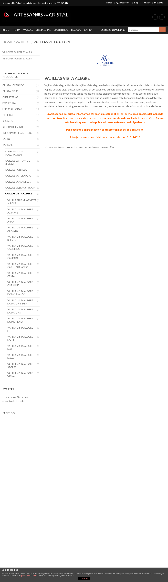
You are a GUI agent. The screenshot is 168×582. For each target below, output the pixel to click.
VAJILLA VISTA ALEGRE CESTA (20, 275)
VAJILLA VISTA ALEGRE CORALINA (20, 284)
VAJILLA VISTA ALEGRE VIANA (20, 375)
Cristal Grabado (13, 85)
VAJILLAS (23, 42)
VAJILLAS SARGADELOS (18, 181)
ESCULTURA (9, 103)
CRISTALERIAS (10, 91)
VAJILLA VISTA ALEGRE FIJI (20, 329)
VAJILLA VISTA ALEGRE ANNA (20, 220)
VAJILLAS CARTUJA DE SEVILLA (17, 162)
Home (7, 42)
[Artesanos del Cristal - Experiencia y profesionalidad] (36, 16)
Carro (88, 30)
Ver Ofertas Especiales (17, 52)
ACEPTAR (84, 579)
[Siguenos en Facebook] (155, 17)
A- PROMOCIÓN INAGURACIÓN (14, 153)
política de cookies (29, 575)
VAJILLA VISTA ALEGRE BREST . (20, 238)
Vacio (6, 138)
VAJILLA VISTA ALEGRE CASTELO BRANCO (20, 266)
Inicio (5, 30)
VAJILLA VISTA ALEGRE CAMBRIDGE (20, 247)
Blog (136, 2)
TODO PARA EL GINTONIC (17, 133)
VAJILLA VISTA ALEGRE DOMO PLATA (20, 320)
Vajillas (28, 30)
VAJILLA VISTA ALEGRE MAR (20, 347)
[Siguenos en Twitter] (162, 17)
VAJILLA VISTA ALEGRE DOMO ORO (20, 311)
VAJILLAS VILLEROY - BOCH (20, 187)
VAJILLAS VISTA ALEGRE (18, 193)
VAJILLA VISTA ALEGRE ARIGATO (20, 229)
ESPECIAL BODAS (12, 109)
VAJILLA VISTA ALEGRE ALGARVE (20, 211)
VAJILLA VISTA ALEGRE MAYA (20, 356)
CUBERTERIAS (10, 97)
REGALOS (7, 121)
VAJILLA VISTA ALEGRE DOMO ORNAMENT (20, 302)
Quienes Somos (123, 2)
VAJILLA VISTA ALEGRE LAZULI (20, 338)
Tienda (109, 2)
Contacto (146, 2)
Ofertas (7, 115)
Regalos (76, 30)
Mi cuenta (158, 2)
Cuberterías (61, 30)
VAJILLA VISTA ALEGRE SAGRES (20, 366)
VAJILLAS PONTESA (16, 169)
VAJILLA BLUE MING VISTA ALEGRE (21, 202)
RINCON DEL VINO (12, 127)
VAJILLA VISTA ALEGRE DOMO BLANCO (20, 293)
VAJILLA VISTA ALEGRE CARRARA (20, 256)
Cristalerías (43, 30)
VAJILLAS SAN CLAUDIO (18, 175)
